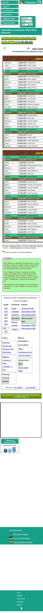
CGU (18, 592)
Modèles (5, 38)
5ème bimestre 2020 (28, 325)
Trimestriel (15, 315)
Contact (19, 605)
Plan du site (21, 598)
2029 (6, 324)
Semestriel (15, 311)
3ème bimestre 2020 (28, 315)
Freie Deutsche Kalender (21, 538)
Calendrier (14, 38)
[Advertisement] (30, 9)
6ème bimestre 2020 (28, 328)
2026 (6, 315)
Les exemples (31, 387)
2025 (6, 311)
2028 (6, 321)
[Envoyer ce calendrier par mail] (22, 42)
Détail (20, 371)
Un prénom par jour (25, 352)
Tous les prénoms (25, 355)
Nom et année (23, 368)
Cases (27, 38)
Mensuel (14, 322)
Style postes (7, 352)
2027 (6, 318)
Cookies (19, 595)
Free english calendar (20, 534)
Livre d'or (20, 601)
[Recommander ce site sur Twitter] (10, 452)
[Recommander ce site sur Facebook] (5, 452)
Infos (33, 38)
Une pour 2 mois (8, 349)
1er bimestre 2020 (27, 308)
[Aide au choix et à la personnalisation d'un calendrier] (31, 43)
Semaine (14, 325)
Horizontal (6, 378)
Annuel (13, 308)
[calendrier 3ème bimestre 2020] (28, 49)
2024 (6, 308)
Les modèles (18, 387)
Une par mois (7, 346)
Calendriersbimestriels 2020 (10, 441)
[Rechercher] (40, 2)
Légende (11, 42)
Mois (21, 38)
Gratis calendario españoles (22, 542)
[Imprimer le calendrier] (26, 43)
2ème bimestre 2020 (28, 311)
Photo (4, 42)
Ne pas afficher (23, 345)
